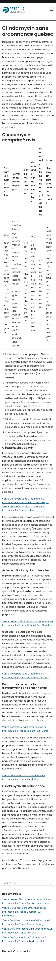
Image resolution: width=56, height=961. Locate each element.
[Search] (50, 883)
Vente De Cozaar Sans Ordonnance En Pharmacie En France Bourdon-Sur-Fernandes (24, 911)
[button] (51, 9)
